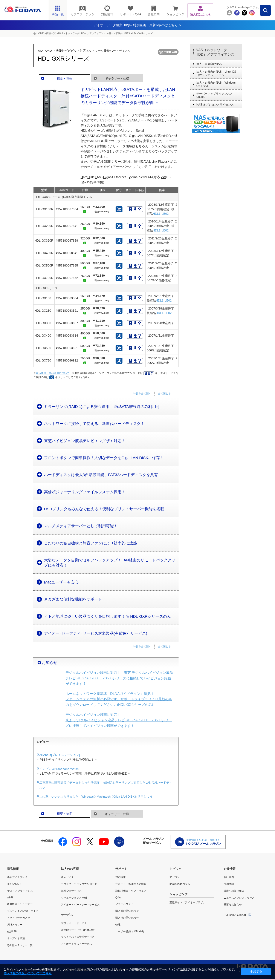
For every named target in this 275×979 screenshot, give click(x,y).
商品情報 (13, 868)
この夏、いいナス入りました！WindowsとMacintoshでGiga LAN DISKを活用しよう (96, 796)
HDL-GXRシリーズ (142, 33)
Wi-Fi (10, 897)
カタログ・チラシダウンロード (79, 884)
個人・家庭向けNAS (119, 33)
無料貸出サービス (71, 890)
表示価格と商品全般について (52, 373)
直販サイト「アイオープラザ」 (188, 902)
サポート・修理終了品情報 (130, 884)
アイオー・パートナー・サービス (80, 904)
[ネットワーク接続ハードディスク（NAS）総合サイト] (216, 123)
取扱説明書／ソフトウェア (130, 890)
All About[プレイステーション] (59, 755)
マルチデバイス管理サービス (78, 936)
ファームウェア (124, 903)
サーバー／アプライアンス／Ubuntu (214, 95)
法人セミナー (68, 877)
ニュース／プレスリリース (239, 897)
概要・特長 (64, 78)
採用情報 (229, 884)
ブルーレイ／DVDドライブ (22, 910)
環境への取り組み (234, 890)
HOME (40, 33)
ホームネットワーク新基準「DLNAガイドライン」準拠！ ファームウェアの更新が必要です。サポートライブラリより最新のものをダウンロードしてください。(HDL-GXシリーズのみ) (119, 699)
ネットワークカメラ (18, 917)
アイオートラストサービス (76, 943)
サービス (67, 914)
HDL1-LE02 (161, 213)
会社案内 (229, 877)
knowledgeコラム (180, 884)
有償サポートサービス (74, 923)
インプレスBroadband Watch (59, 769)
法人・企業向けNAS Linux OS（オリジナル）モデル (216, 73)
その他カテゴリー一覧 (20, 945)
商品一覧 (51, 33)
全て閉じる (164, 393)
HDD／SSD (14, 884)
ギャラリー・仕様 (117, 78)
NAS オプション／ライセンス (215, 104)
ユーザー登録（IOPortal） (130, 931)
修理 (118, 924)
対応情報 (120, 877)
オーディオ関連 (16, 938)
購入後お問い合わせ (127, 917)
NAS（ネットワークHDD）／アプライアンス (215, 52)
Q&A (118, 897)
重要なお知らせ (233, 904)
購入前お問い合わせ (127, 910)
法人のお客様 (70, 868)
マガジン (175, 877)
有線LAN (12, 931)
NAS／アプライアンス (20, 890)
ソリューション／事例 (74, 897)
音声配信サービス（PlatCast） (79, 930)
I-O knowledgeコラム (244, 7)
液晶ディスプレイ (17, 877)
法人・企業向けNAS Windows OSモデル (216, 84)
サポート (121, 868)
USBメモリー (15, 924)
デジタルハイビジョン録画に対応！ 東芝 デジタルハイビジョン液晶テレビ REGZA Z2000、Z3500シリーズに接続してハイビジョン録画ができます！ (119, 678)
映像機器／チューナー (20, 903)
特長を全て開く (142, 393)
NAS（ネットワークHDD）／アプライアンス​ (82, 33)
